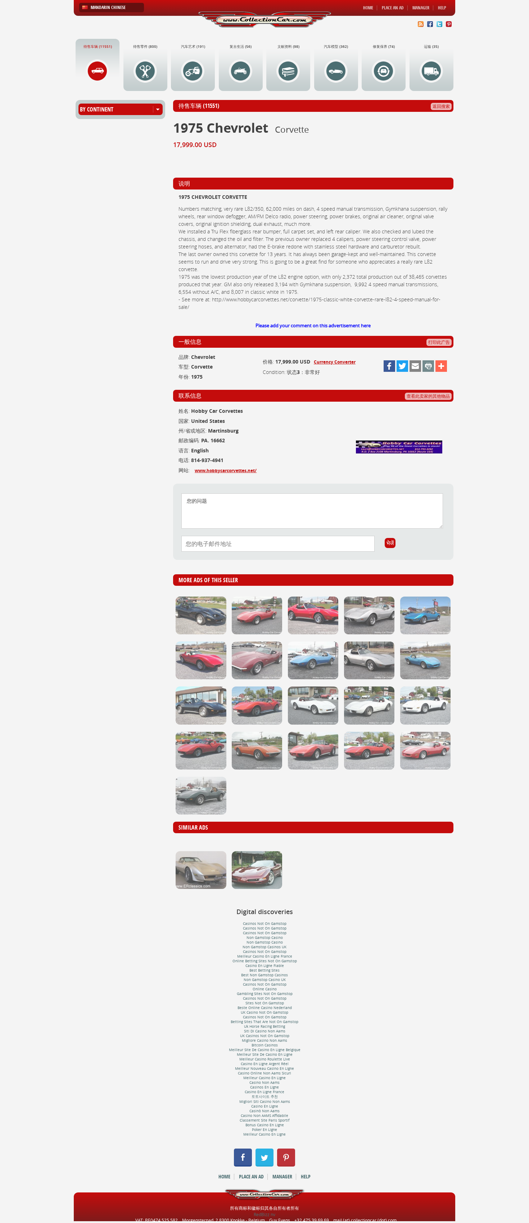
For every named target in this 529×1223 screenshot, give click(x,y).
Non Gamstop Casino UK (265, 979)
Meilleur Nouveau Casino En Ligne (264, 1068)
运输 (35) (431, 46)
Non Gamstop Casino (265, 937)
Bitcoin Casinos (265, 1045)
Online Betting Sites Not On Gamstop (264, 961)
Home (368, 7)
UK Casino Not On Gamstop (264, 1012)
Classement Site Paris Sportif (264, 1120)
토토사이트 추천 (265, 1096)
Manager (420, 7)
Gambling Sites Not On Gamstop (265, 993)
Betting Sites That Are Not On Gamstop (264, 1021)
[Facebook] (389, 366)
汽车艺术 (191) (193, 46)
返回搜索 (441, 106)
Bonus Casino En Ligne (264, 1125)
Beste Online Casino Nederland (265, 1007)
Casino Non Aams (264, 1082)
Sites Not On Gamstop (264, 1003)
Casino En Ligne (264, 1106)
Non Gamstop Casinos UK (264, 947)
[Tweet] (402, 366)
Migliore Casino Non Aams (264, 1040)
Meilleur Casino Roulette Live (264, 1059)
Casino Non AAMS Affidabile (264, 1115)
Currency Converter (335, 362)
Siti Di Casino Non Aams (264, 1031)
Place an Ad (393, 7)
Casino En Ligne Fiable (264, 965)
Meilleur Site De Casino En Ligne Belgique (264, 1050)
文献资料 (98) (288, 46)
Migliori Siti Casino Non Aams (264, 1101)
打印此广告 (439, 342)
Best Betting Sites (264, 970)
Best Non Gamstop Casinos (264, 975)
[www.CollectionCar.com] (265, 19)
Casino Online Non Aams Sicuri (264, 1073)
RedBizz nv (264, 1214)
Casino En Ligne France (264, 1092)
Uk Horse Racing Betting (264, 1026)
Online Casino (265, 989)
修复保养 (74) (384, 46)
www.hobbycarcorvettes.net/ (226, 470)
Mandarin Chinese (108, 7)
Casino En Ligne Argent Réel (265, 1064)
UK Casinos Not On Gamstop (264, 1035)
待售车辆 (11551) (97, 46)
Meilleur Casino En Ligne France (264, 956)
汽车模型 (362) (336, 46)
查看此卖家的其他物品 (428, 396)
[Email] (415, 366)
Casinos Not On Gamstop (264, 923)
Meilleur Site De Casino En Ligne (265, 1054)
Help (442, 7)
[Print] (428, 366)
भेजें (390, 543)
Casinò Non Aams (264, 1111)
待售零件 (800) (145, 46)
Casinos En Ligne (264, 1087)
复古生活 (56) (241, 46)
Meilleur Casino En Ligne (264, 1078)
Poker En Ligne (264, 1129)
